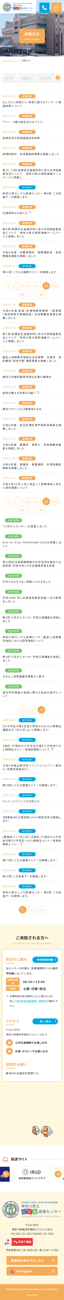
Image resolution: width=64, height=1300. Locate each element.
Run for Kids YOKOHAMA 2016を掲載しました (32, 544)
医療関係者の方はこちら (27, 1260)
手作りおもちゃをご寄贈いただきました (27, 581)
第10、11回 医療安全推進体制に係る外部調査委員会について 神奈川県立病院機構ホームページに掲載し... (32, 173)
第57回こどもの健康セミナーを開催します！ (30, 860)
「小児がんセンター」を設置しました (25, 526)
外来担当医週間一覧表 (31, 1001)
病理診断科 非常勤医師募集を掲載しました (31, 154)
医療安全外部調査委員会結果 (21, 138)
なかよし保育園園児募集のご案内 (24, 676)
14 (46, 286)
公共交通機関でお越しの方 (31, 1042)
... (18, 286)
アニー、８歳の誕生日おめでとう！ (23, 122)
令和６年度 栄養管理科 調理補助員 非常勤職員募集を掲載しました (32, 254)
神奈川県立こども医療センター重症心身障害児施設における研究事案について (32, 638)
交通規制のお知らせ (15, 213)
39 (41, 294)
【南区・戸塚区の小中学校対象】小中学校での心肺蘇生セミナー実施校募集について (32, 747)
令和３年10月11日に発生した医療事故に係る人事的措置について (32, 485)
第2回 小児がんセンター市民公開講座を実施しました (32, 658)
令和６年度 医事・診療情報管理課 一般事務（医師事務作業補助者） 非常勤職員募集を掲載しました (32, 314)
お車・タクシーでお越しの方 (31, 1051)
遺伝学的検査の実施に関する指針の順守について (32, 694)
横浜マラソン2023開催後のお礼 (22, 409)
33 (41, 510)
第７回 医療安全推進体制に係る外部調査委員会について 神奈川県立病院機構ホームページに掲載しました (32, 337)
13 (36, 286)
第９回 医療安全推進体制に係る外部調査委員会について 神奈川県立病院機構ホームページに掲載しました (32, 232)
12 (27, 286)
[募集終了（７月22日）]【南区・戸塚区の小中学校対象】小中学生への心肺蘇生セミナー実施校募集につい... (32, 840)
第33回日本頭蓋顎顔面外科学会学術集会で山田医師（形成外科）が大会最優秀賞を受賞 (32, 563)
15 (55, 286)
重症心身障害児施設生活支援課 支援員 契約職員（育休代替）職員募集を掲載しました (32, 358)
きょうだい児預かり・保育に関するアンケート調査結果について (32, 104)
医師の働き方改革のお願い (19, 393)
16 (22, 294)
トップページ (10, 60)
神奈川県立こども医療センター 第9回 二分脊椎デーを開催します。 (32, 195)
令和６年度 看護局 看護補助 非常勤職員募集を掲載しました (32, 466)
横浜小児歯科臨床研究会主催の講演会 (27, 377)
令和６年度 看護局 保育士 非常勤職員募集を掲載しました (32, 446)
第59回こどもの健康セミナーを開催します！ (30, 785)
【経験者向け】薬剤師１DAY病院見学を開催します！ (32, 819)
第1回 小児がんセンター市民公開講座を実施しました (32, 619)
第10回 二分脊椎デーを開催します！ (25, 876)
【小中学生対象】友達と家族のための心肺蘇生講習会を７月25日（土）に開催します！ (32, 727)
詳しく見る (45, 1021)
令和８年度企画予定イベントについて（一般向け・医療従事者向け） (32, 767)
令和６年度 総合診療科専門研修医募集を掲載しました (32, 426)
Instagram (24, 1271)
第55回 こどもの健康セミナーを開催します (29, 272)
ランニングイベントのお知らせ (21, 801)
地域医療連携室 (45, 959)
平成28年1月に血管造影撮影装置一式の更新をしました (32, 599)
